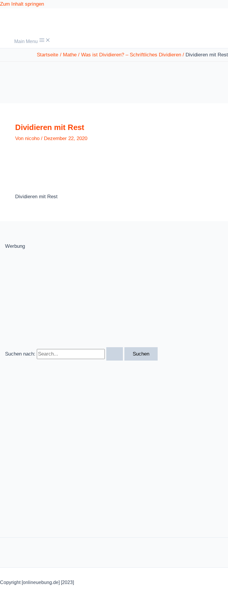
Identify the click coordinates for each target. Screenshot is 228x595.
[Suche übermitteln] (114, 354)
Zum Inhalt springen (22, 4)
